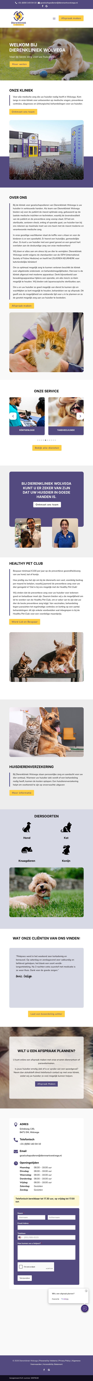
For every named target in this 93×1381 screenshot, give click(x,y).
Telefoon (21, 1233)
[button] (13, 416)
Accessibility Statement (52, 1364)
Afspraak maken (71, 18)
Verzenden (24, 1278)
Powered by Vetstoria (48, 1361)
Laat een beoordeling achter (46, 1013)
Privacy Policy (64, 1361)
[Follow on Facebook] (44, 1370)
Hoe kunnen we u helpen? (30, 1243)
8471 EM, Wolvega (29, 1132)
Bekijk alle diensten (47, 447)
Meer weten (19, 64)
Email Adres (24, 1223)
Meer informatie (21, 792)
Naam (21, 1213)
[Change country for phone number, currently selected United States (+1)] (20, 1237)
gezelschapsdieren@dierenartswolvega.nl (41, 1155)
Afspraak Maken (46, 1083)
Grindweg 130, (27, 1128)
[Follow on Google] (49, 1370)
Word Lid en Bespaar (25, 621)
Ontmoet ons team (23, 111)
